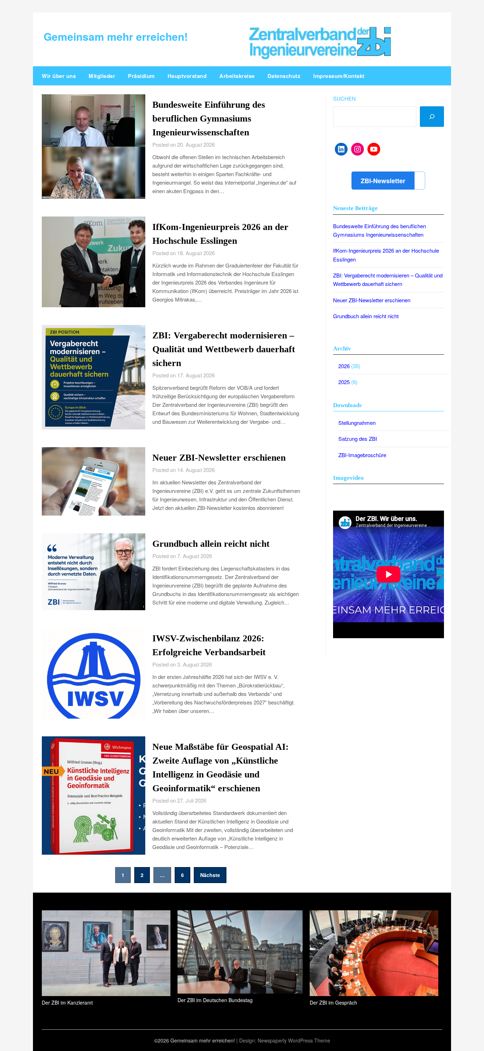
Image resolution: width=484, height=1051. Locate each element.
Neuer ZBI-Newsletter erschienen (219, 458)
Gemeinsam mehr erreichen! (116, 36)
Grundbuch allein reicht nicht (211, 544)
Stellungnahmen (357, 422)
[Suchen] (432, 116)
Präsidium (141, 76)
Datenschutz (284, 76)
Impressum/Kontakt (339, 76)
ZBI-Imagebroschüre (362, 455)
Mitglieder (102, 76)
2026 (344, 366)
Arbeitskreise (237, 76)
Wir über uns (59, 76)
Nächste (210, 874)
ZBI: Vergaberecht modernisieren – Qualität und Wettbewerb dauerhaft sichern (223, 349)
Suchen (344, 98)
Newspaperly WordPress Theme (294, 1040)
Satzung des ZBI (357, 438)
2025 (344, 382)
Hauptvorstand (187, 76)
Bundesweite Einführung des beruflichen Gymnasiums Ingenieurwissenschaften (208, 118)
